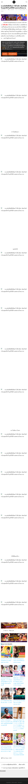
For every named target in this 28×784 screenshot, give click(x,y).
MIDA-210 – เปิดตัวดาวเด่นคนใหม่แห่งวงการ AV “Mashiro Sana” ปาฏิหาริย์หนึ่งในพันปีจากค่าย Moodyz (19, 681)
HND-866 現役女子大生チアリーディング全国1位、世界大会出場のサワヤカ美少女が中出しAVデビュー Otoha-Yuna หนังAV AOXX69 (19, 750)
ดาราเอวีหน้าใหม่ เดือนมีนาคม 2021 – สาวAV (6, 701)
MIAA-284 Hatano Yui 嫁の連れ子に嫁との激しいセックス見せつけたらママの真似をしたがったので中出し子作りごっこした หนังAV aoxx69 (18, 725)
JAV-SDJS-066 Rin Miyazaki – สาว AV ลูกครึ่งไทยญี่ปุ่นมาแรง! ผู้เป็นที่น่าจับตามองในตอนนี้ (6, 681)
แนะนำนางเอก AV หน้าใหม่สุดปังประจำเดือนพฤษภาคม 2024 (6, 660)
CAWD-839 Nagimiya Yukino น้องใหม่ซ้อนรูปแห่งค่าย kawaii (18, 660)
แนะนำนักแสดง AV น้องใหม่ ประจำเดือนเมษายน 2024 (19, 702)
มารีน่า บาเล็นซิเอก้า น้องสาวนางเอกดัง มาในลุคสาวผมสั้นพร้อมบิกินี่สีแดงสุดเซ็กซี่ (7, 722)
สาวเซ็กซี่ (11, 9)
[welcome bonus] (14, 17)
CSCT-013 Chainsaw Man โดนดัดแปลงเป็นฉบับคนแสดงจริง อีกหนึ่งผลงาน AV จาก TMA (7, 748)
